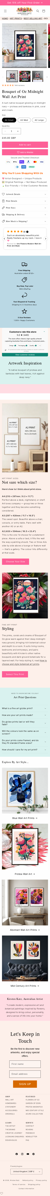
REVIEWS (29, 1130)
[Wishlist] (1, 1193)
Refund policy (28, 1180)
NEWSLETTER (31, 1137)
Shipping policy (34, 1184)
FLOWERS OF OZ (33, 1100)
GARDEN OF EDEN (33, 1103)
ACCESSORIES (11, 1110)
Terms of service (18, 1184)
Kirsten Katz (14, 1180)
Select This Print (15, 674)
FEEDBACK (30, 1133)
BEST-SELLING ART (33, 18)
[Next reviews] (45, 238)
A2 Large (39, 120)
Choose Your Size (15, 561)
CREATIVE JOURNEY (13, 1133)
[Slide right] (47, 77)
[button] (5, 11)
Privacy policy (41, 1180)
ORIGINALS (10, 1114)
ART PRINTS (16, 18)
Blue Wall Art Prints (23, 818)
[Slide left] (3, 77)
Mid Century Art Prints (23, 986)
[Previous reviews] (4, 238)
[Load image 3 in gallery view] (37, 76)
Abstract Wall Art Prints (23, 930)
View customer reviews (25, 355)
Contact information (26, 1188)
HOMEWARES (10, 1103)
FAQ (27, 1140)
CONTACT (30, 1126)
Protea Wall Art (23, 874)
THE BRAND (10, 1130)
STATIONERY (10, 1107)
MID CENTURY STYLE (35, 1110)
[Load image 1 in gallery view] (12, 76)
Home (5, 18)
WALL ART (9, 1100)
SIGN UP (25, 1084)
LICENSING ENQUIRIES (14, 1137)
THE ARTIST (10, 1126)
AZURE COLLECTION (34, 1114)
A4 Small (9, 120)
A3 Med (24, 120)
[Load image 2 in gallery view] (25, 76)
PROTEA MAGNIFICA (34, 1107)
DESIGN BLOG (11, 1140)
